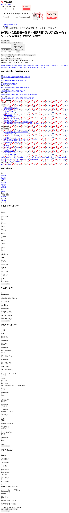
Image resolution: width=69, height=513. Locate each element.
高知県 (35, 94)
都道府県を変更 (5, 40)
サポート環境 (8, 115)
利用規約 (6, 145)
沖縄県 (32, 98)
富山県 (15, 91)
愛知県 (3, 84)
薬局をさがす (8, 109)
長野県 (7, 91)
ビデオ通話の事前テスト (11, 116)
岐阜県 (11, 84)
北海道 (3, 87)
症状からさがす (8, 111)
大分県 (19, 98)
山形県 (23, 87)
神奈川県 (7, 77)
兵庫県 (7, 80)
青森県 (7, 87)
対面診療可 (8, 58)
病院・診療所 (5, 4)
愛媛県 (31, 94)
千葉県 (16, 77)
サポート (6, 113)
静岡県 (7, 84)
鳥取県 (3, 94)
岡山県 (11, 94)
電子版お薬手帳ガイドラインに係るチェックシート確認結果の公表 (24, 123)
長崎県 (11, 98)
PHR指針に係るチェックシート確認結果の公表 (18, 122)
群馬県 (28, 77)
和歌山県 (23, 80)
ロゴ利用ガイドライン (11, 154)
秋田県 (19, 87)
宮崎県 (23, 98)
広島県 (15, 94)
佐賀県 (7, 98)
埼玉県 (12, 77)
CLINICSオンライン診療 (11, 135)
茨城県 (20, 77)
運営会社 (6, 152)
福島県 (27, 87)
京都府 (11, 80)
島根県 (7, 94)
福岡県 (3, 98)
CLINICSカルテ (8, 137)
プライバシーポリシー (11, 149)
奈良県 (19, 80)
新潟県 (11, 91)
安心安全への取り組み (11, 120)
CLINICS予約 (8, 133)
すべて (3, 58)
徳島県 (23, 94)
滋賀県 (15, 80)
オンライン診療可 (17, 58)
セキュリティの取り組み (11, 118)
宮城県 (15, 87)
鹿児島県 (27, 98)
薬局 (10, 4)
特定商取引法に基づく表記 (12, 147)
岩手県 (11, 87)
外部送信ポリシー (9, 151)
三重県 (15, 84)
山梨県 (3, 91)
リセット (3, 283)
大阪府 (3, 80)
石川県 (19, 91)
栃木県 (24, 77)
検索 (18, 51)
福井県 (23, 91)
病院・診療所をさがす (11, 108)
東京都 (3, 77)
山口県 (19, 94)
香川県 (27, 94)
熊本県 (15, 98)
